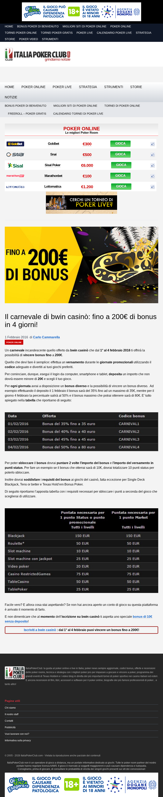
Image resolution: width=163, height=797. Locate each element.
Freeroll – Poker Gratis (27, 113)
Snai (53, 154)
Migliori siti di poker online (84, 26)
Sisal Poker (52, 165)
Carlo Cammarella (46, 337)
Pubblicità (10, 727)
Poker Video (28, 39)
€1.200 (87, 186)
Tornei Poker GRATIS (57, 32)
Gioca (120, 143)
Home (9, 26)
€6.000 (87, 165)
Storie (10, 39)
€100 (87, 176)
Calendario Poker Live (114, 32)
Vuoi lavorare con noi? (17, 734)
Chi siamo (10, 707)
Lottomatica (52, 186)
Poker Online (120, 26)
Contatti (9, 720)
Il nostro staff (11, 714)
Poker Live (85, 32)
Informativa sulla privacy (18, 740)
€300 (87, 144)
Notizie (11, 97)
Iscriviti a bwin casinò (40, 630)
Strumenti (50, 39)
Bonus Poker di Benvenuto (38, 26)
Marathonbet (53, 176)
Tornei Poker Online (21, 32)
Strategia (143, 32)
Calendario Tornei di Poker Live (78, 113)
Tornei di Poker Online (122, 105)
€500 (87, 154)
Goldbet (53, 144)
